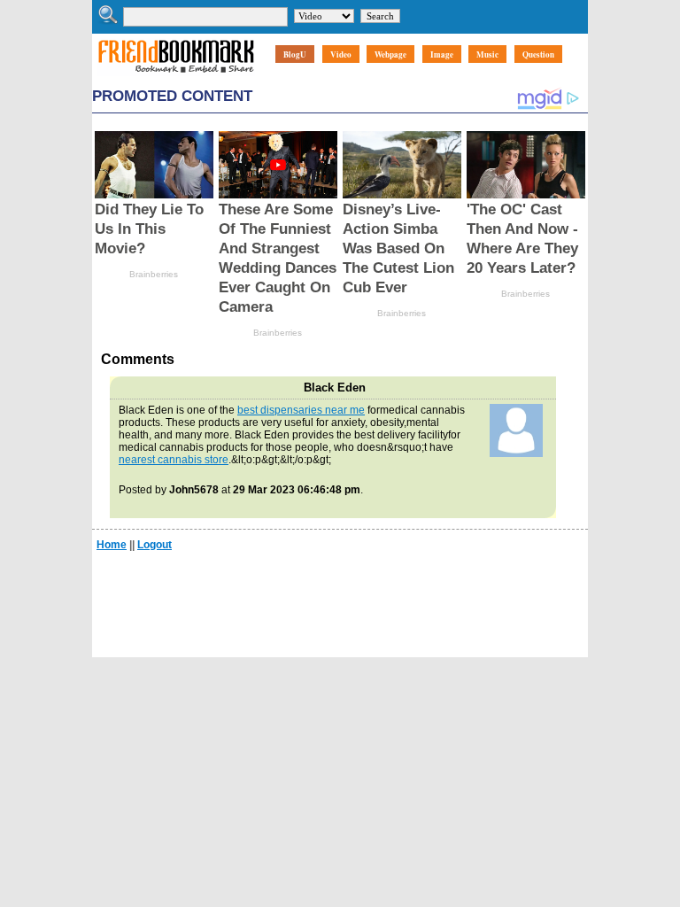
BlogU (294, 54)
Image (441, 54)
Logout (154, 545)
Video (341, 54)
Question (538, 54)
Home (112, 545)
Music (487, 54)
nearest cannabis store (173, 460)
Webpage (390, 54)
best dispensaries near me (301, 410)
